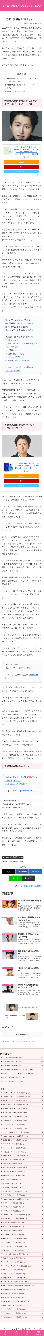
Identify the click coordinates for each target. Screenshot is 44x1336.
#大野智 (16, 357)
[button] (28, 878)
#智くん (34, 777)
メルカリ (21, 171)
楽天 (21, 166)
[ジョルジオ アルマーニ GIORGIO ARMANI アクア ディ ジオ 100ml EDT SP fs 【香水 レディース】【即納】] (8, 150)
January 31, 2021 (30, 791)
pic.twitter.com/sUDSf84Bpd (17, 360)
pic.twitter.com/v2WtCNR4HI (17, 784)
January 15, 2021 (12, 371)
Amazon (21, 162)
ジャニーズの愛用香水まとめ (13, 857)
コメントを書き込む (22, 1034)
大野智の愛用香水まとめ (16, 91)
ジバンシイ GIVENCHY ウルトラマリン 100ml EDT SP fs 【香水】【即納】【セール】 (26, 465)
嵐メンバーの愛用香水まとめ (13, 861)
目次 (19, 74)
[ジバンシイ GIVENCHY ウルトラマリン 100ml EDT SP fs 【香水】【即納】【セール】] (8, 467)
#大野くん (17, 781)
